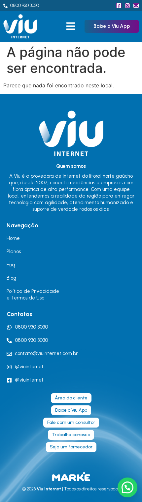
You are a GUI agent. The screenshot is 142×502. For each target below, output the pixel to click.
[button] (70, 26)
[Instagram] (127, 5)
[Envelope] (136, 5)
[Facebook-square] (119, 5)
